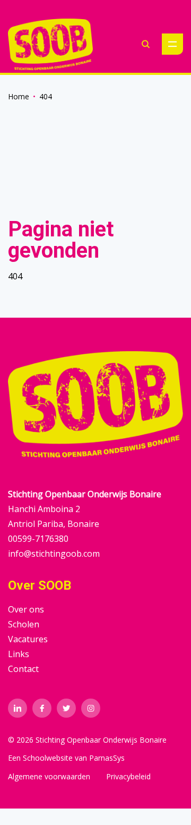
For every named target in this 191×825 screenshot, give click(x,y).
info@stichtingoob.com (54, 553)
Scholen (23, 624)
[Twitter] (66, 708)
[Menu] (172, 44)
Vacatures (28, 639)
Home (18, 96)
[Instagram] (90, 708)
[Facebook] (41, 708)
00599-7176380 (38, 539)
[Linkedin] (17, 708)
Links (18, 654)
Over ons (26, 609)
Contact (23, 669)
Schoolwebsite (48, 758)
